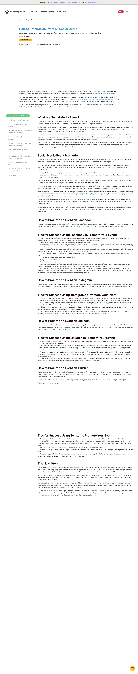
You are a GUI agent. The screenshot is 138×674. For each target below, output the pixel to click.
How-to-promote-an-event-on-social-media (46, 20)
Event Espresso (84, 483)
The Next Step (12, 175)
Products (34, 11)
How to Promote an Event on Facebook (17, 125)
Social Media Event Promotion (18, 120)
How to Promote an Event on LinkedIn (17, 151)
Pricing (51, 11)
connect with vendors (83, 226)
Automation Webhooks (73, 2)
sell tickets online (109, 93)
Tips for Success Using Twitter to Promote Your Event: (19, 170)
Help (65, 11)
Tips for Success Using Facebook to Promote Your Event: (20, 132)
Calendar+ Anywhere (92, 2)
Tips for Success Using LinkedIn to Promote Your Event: (19, 157)
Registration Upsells (58, 2)
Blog (27, 20)
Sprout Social (50, 99)
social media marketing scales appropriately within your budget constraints (89, 99)
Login (121, 11)
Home (21, 20)
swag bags (91, 194)
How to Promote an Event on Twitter (17, 163)
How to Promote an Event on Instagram (17, 138)
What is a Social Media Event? (18, 116)
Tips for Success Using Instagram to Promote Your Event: (19, 144)
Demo (59, 11)
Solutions (43, 11)
